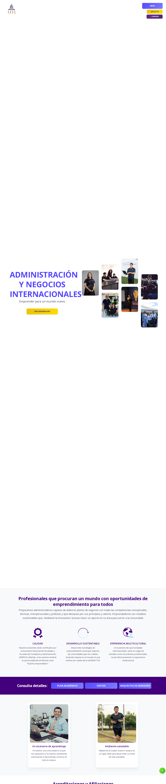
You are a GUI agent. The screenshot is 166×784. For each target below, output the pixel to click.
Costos (101, 685)
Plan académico (67, 685)
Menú (152, 6)
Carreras (155, 16)
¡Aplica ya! (155, 12)
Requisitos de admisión (135, 685)
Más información (42, 311)
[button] (162, 771)
